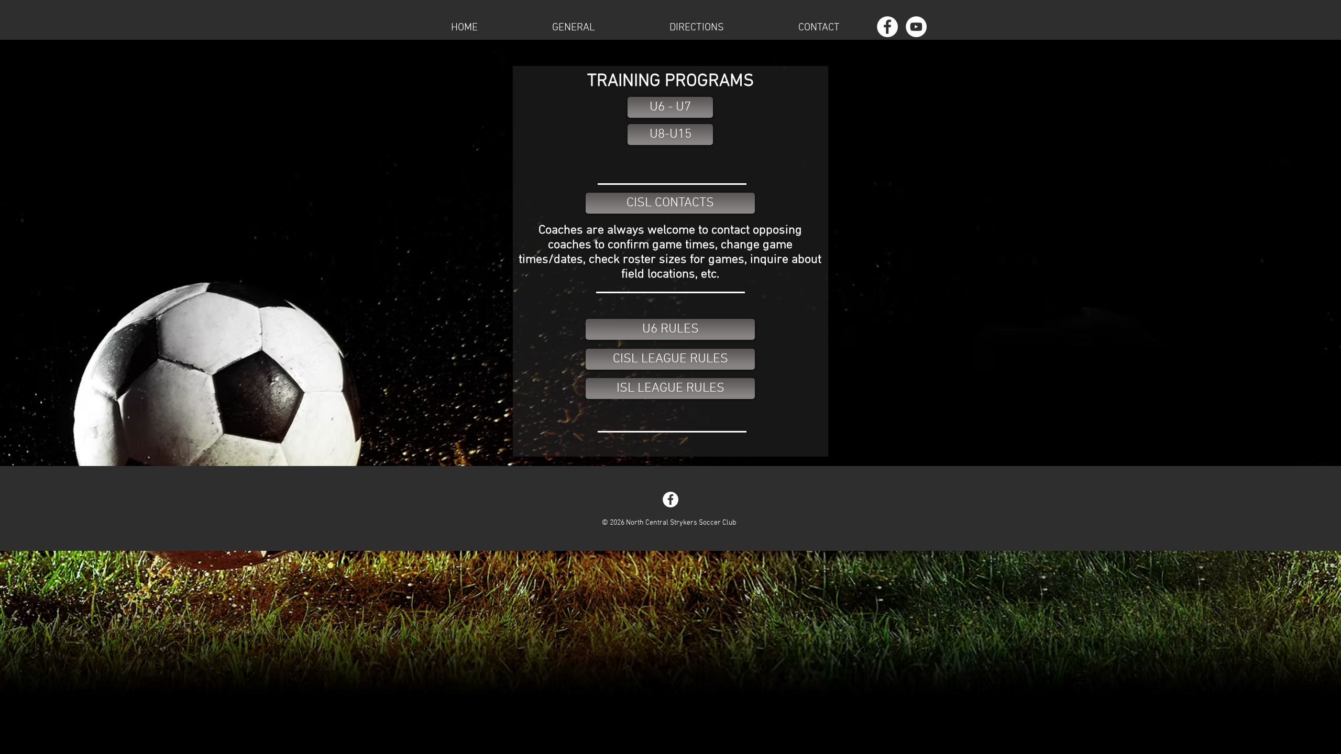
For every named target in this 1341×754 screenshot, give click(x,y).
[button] (573, 26)
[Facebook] (887, 26)
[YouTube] (916, 26)
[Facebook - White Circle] (670, 499)
